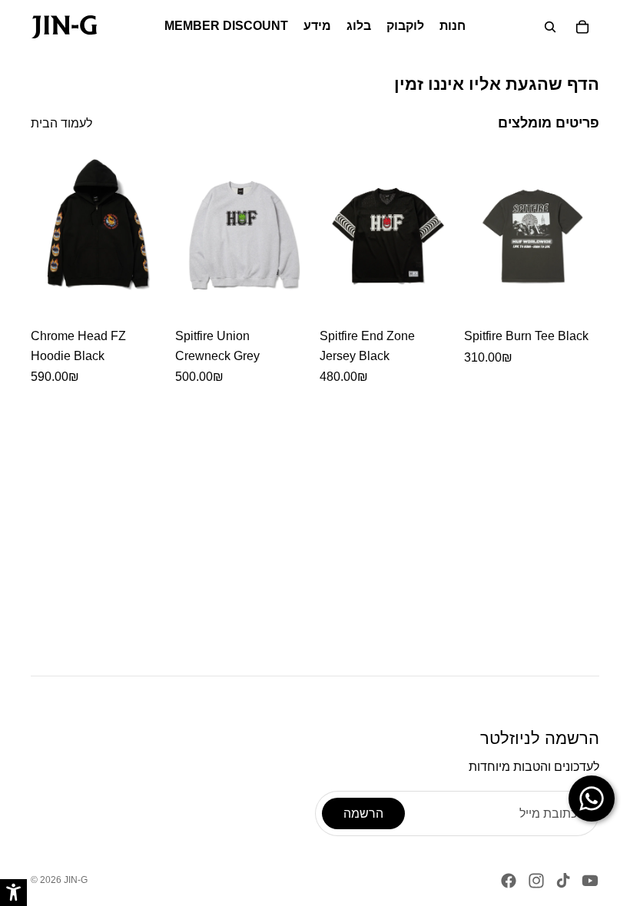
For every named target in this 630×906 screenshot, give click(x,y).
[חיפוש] (550, 27)
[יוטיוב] (590, 880)
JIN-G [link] (76, 880)
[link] (64, 27)
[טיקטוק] (563, 880)
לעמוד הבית (61, 123)
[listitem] (98, 268)
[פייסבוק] (508, 880)
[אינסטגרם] (536, 880)
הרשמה (363, 813)
